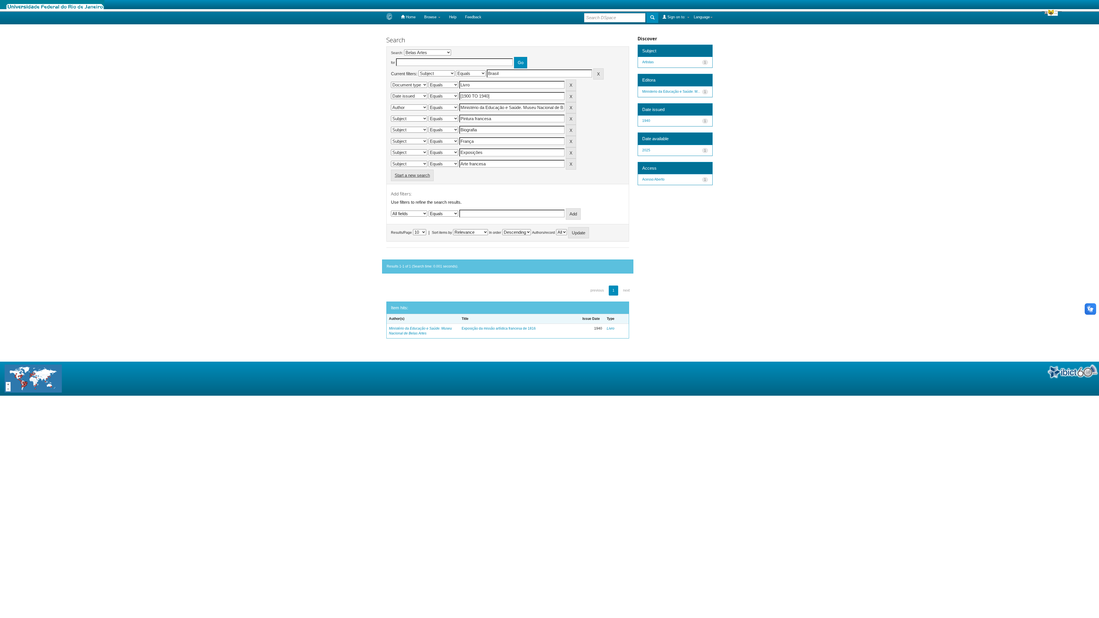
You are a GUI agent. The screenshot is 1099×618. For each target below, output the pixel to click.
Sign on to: (676, 17)
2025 (646, 150)
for (393, 63)
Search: (397, 53)
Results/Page (401, 233)
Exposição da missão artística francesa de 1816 (499, 328)
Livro (610, 328)
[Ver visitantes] (33, 378)
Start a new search (412, 175)
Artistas (648, 62)
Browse (431, 17)
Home (410, 17)
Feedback (473, 17)
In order (495, 233)
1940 (646, 121)
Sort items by (442, 233)
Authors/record (543, 233)
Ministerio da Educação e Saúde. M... (671, 92)
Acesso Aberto (653, 179)
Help (452, 17)
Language (702, 17)
